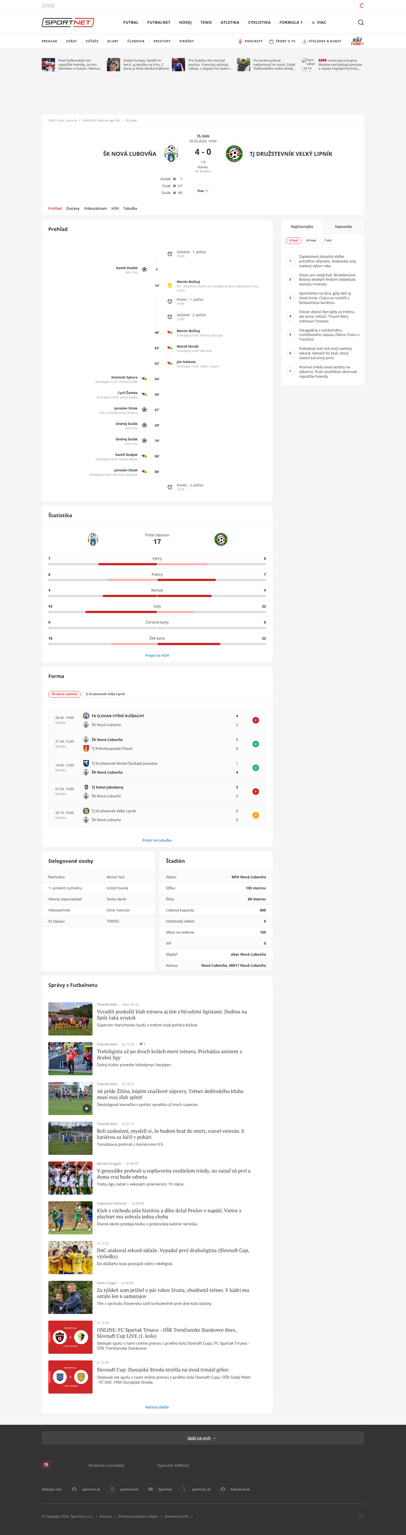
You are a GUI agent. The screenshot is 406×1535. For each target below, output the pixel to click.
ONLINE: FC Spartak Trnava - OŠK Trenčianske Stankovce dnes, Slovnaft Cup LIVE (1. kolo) (166, 1333)
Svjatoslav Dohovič (112, 1203)
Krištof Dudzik (117, 888)
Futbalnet (158, 22)
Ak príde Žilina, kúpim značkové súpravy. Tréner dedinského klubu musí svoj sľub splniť (170, 1094)
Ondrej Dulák (128, 382)
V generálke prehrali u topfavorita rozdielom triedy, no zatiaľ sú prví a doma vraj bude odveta (174, 1174)
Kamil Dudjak (126, 454)
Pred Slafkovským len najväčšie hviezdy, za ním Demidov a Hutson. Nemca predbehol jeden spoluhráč (79, 64)
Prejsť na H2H (157, 655)
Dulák (166, 192)
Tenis (206, 22)
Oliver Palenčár (118, 910)
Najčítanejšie (302, 226)
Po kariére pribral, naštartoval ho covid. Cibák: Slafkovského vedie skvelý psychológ (275, 64)
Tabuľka (130, 208)
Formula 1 (291, 22)
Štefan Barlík (116, 899)
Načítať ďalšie (157, 1407)
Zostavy (73, 208)
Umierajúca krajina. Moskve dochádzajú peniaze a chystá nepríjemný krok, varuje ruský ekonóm (340, 64)
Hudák (165, 179)
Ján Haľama (186, 361)
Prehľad (55, 208)
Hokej (185, 22)
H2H (115, 208)
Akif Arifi (206, 351)
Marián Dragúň (109, 1163)
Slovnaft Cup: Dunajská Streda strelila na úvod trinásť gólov (162, 1370)
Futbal (131, 22)
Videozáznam (95, 208)
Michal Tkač (116, 877)
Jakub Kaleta (129, 397)
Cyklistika (259, 22)
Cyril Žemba (128, 392)
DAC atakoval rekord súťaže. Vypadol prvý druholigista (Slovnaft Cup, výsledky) (173, 1253)
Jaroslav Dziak (126, 408)
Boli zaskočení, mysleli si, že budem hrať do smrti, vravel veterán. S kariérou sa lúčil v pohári (170, 1134)
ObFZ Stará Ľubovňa (62, 121)
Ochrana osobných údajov (138, 1516)
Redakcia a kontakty (107, 1465)
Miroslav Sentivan (125, 475)
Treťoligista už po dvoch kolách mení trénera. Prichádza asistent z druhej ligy (169, 1054)
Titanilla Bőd (107, 1004)
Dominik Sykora (124, 377)
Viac (200, 190)
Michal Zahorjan (211, 335)
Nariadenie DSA (177, 1516)
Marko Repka (128, 459)
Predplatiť (322, 5)
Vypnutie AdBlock (173, 1465)
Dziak (166, 185)
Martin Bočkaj (188, 281)
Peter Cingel (106, 1283)
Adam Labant (209, 366)
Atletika (230, 22)
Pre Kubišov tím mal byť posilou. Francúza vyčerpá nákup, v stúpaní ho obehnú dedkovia (209, 64)
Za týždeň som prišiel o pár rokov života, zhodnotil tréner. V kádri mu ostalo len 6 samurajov (173, 1293)
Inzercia (105, 1516)
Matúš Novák (188, 346)
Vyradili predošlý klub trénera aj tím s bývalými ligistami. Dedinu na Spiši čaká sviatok (172, 1015)
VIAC (321, 22)
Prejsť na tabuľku (157, 840)
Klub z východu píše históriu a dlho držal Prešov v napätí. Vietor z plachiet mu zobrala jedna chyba (169, 1213)
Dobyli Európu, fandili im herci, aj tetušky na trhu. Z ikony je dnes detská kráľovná (146, 64)
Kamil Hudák (127, 268)
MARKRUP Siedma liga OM (101, 121)
